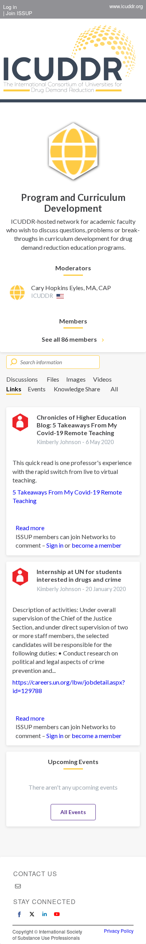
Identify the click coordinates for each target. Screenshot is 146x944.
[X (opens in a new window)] (32, 914)
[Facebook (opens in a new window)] (19, 914)
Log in (10, 7)
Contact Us (35, 873)
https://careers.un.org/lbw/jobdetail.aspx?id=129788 (68, 686)
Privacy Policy (119, 931)
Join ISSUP (19, 13)
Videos (102, 379)
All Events (73, 812)
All (114, 388)
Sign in (54, 545)
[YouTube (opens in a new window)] (57, 914)
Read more (30, 528)
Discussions (22, 379)
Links (13, 388)
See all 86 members (69, 339)
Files (53, 379)
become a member (96, 545)
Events (37, 388)
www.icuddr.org (126, 6)
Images (76, 379)
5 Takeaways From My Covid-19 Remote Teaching (67, 496)
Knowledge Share (77, 388)
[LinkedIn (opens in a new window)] (44, 914)
